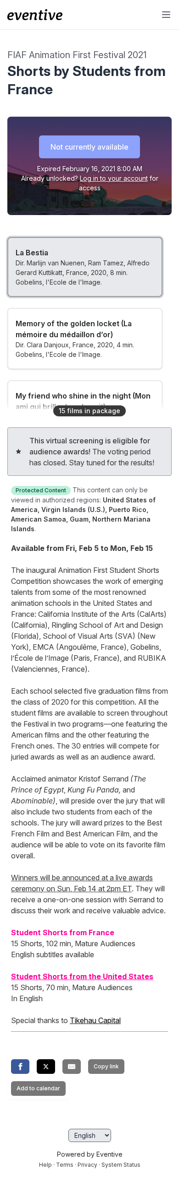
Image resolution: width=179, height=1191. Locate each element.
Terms (64, 1164)
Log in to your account (114, 178)
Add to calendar (38, 1088)
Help (45, 1164)
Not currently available (89, 146)
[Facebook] (20, 1066)
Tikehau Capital (95, 1020)
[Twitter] (46, 1066)
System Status (120, 1164)
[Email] (71, 1066)
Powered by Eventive (90, 1154)
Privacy (87, 1164)
